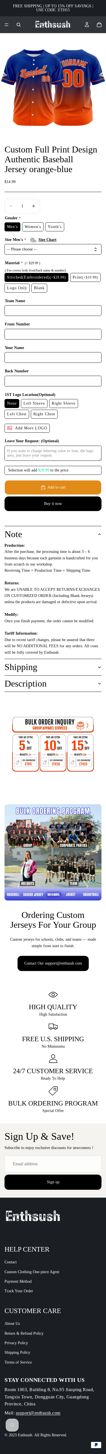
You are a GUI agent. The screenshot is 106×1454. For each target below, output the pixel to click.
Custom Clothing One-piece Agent (32, 1272)
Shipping (21, 667)
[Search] (18, 25)
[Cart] (99, 25)
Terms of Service (18, 1362)
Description (26, 683)
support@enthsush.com (38, 1412)
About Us (12, 1323)
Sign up (53, 1182)
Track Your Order (19, 1291)
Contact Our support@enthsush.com (53, 963)
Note (13, 534)
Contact (11, 1262)
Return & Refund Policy (24, 1333)
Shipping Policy (17, 1352)
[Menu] (6, 24)
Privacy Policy (16, 1343)
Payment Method (18, 1281)
